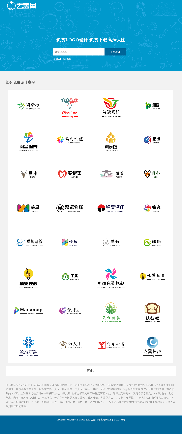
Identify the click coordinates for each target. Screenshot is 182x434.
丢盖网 (94, 419)
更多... (91, 370)
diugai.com (73, 419)
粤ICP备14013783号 (115, 419)
